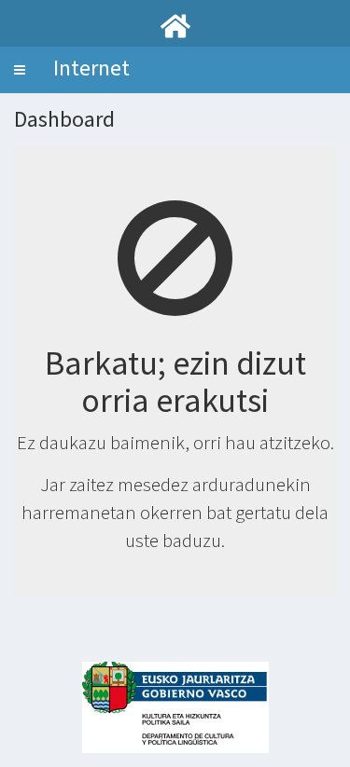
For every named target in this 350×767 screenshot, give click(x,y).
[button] (19, 70)
